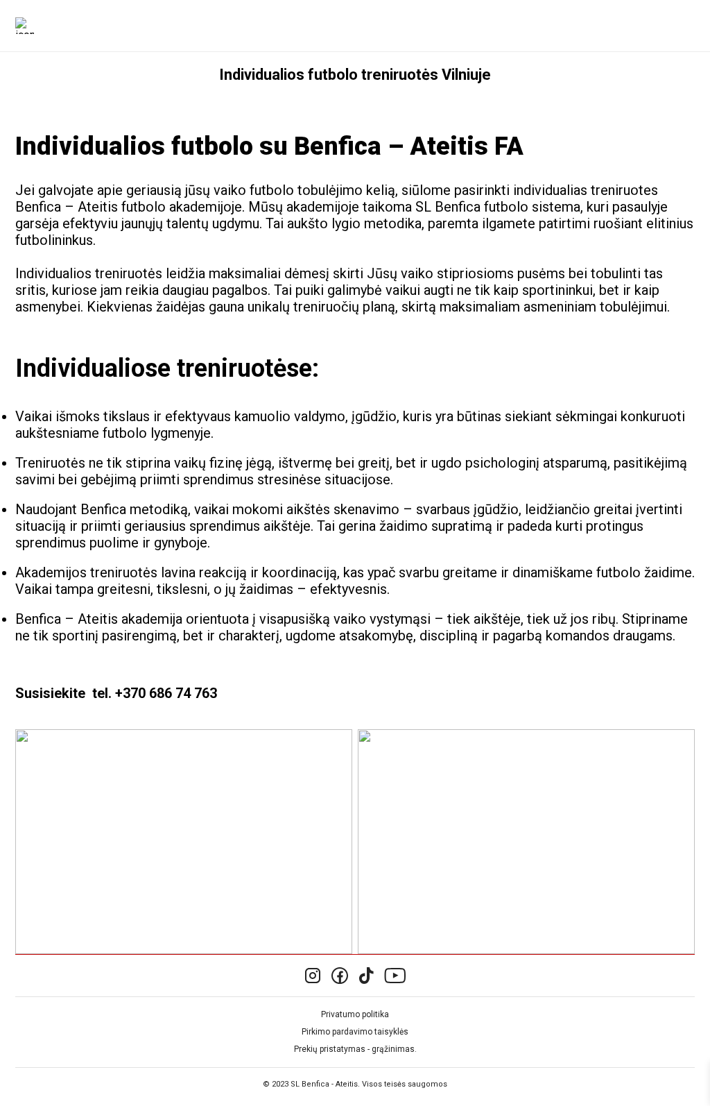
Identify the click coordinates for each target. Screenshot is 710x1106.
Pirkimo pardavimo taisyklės (355, 1032)
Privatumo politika (355, 1014)
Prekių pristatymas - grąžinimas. (355, 1049)
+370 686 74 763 (166, 693)
